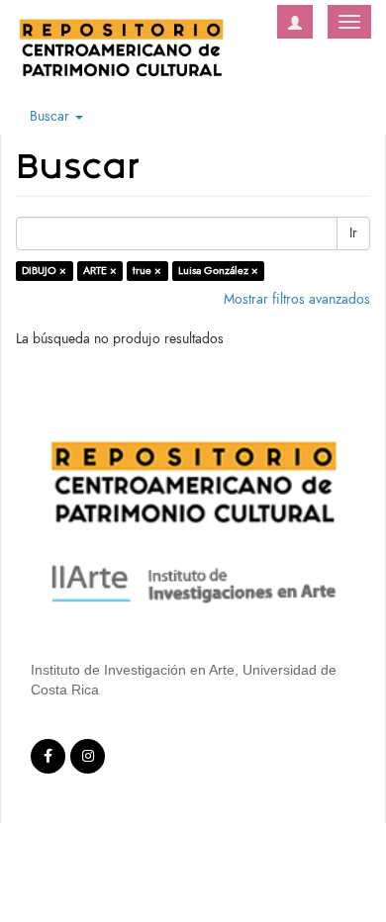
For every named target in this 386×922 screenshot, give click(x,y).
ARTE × (100, 270)
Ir (353, 233)
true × (147, 270)
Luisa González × (218, 270)
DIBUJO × (44, 270)
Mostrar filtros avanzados (297, 299)
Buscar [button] (51, 116)
